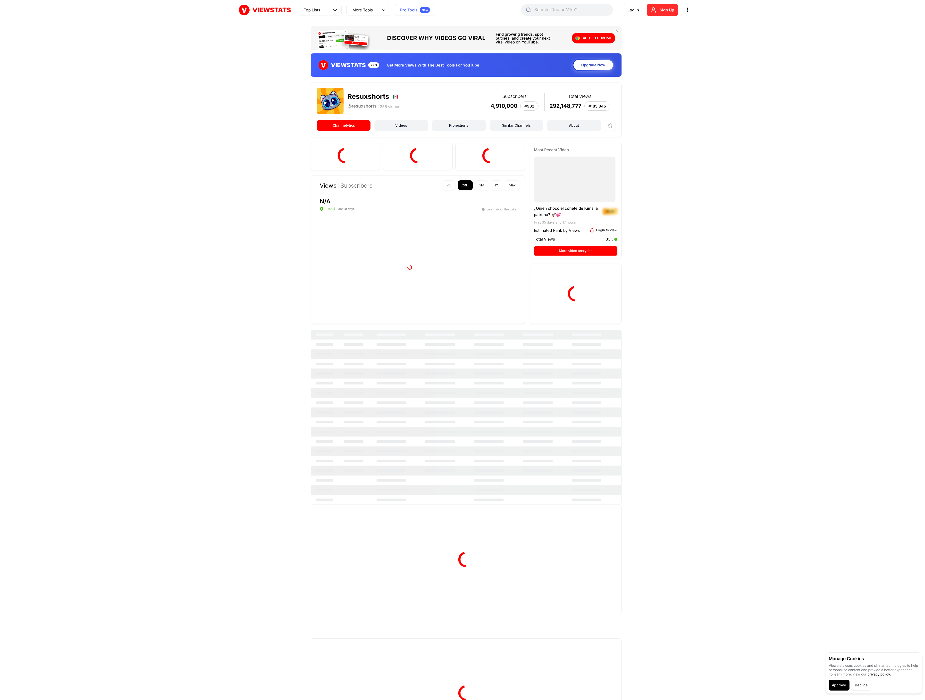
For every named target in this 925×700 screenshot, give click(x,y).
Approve (839, 685)
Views (328, 186)
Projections (458, 125)
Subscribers (356, 186)
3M (481, 185)
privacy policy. (879, 674)
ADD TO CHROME (597, 38)
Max (512, 185)
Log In (633, 10)
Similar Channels (516, 125)
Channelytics (344, 125)
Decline (861, 685)
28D (465, 185)
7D (449, 185)
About (574, 125)
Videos (401, 125)
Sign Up (667, 10)
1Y (496, 185)
